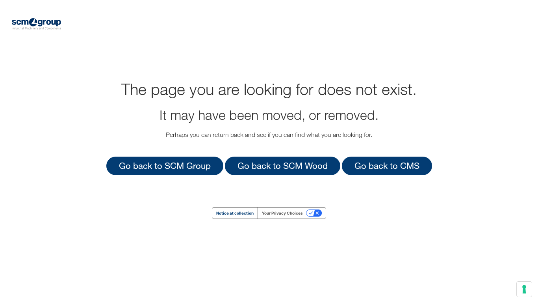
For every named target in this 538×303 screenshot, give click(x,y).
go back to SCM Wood (282, 165)
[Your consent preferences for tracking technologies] (524, 289)
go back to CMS (386, 165)
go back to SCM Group (165, 165)
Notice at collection (235, 213)
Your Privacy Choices (282, 213)
